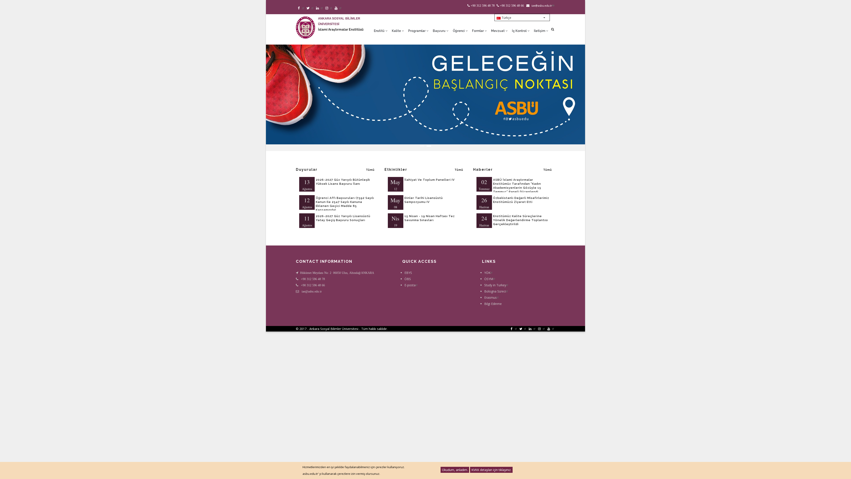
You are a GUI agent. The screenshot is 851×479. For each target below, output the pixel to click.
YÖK (487, 273)
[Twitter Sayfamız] (310, 8)
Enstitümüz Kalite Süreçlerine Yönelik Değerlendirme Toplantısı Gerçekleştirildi (520, 220)
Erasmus (490, 297)
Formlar (478, 31)
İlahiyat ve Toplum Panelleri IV (429, 179)
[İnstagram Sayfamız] (329, 8)
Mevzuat (498, 31)
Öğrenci (459, 31)
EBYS (408, 273)
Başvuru (439, 31)
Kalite (397, 31)
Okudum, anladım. (455, 470)
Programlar (417, 31)
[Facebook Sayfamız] (301, 8)
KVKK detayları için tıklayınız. (491, 470)
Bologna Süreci (495, 291)
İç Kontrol (519, 31)
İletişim (540, 31)
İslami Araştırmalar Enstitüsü (340, 29)
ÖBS (407, 279)
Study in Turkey (495, 285)
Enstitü (379, 31)
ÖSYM (488, 279)
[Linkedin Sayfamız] (320, 8)
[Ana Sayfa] (305, 23)
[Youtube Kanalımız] (338, 8)
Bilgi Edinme (493, 304)
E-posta (410, 285)
